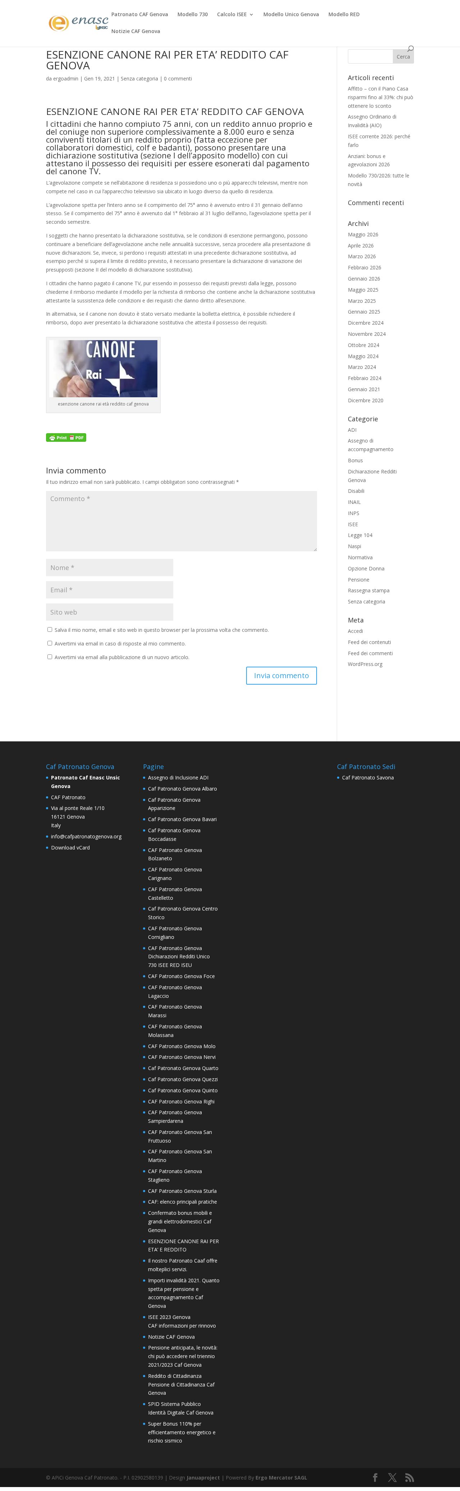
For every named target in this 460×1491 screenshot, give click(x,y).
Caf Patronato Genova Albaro (182, 788)
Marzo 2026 (362, 256)
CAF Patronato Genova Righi (181, 1101)
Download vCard (70, 847)
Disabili (356, 490)
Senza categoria (139, 78)
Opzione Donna (366, 568)
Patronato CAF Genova (139, 15)
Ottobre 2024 (363, 345)
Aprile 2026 (361, 245)
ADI (352, 429)
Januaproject (203, 1477)
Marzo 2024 (362, 367)
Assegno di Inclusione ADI (178, 777)
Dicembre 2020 (365, 400)
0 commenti (178, 78)
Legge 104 (360, 535)
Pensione (358, 579)
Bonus (355, 460)
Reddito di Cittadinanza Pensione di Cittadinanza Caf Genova (181, 1384)
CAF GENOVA (275, 111)
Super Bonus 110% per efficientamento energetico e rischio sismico (182, 1432)
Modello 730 (193, 15)
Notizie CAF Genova (135, 31)
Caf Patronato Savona (368, 777)
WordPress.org (365, 664)
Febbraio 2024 (364, 378)
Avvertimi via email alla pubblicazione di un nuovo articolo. (122, 657)
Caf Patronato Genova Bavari (182, 819)
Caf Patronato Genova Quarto (183, 1068)
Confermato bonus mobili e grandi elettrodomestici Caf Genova (180, 1221)
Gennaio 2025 (364, 311)
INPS (353, 513)
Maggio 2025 (363, 289)
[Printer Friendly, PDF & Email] (66, 437)
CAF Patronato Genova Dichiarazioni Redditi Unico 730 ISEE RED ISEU (179, 957)
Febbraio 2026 (364, 267)
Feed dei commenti (370, 653)
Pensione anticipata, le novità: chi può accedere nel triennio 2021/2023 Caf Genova (182, 1356)
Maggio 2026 (363, 234)
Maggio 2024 (363, 356)
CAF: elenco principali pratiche (182, 1201)
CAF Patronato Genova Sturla (182, 1190)
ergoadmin (65, 78)
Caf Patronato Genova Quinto (183, 1090)
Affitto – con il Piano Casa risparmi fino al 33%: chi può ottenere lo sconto (380, 97)
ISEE (353, 524)
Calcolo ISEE (232, 15)
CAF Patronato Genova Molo (182, 1046)
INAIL (354, 502)
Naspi (354, 546)
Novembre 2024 (367, 333)
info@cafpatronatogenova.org (86, 836)
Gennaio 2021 (364, 389)
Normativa (360, 557)
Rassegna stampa (369, 590)
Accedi (355, 631)
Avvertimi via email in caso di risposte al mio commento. (120, 643)
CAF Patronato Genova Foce (181, 976)
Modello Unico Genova (291, 15)
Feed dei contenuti (369, 642)
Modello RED (344, 15)
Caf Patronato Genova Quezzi (183, 1079)
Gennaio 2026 (364, 278)
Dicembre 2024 (365, 322)
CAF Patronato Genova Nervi (182, 1057)
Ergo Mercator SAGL (281, 1477)
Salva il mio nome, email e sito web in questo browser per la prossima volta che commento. (162, 629)
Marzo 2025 (362, 300)
